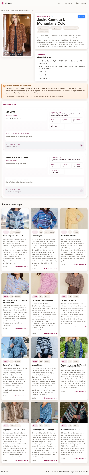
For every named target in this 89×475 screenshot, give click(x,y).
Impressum (74, 472)
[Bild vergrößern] (17, 35)
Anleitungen (5, 10)
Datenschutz (83, 472)
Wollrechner (69, 3)
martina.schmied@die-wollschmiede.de (50, 96)
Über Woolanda (81, 3)
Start (59, 3)
